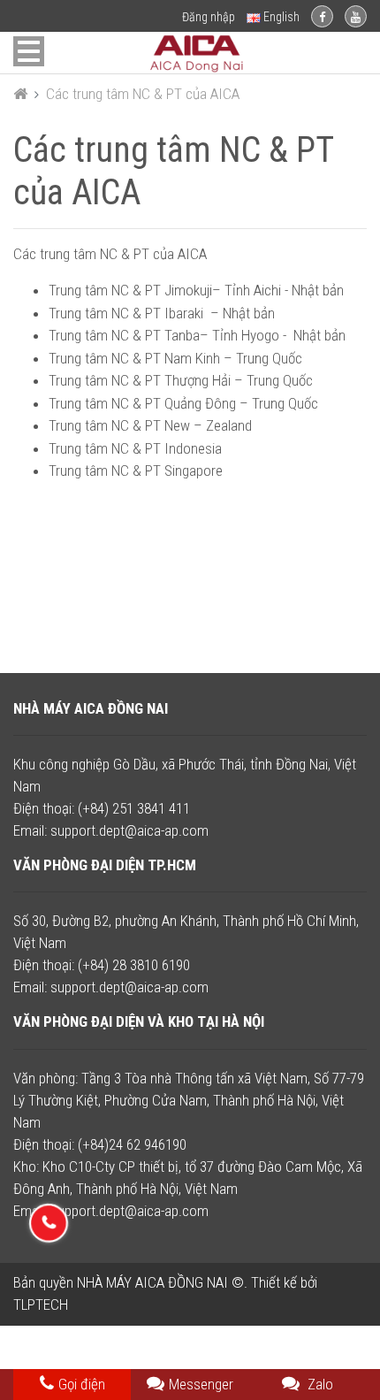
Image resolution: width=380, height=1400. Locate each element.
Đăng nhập (208, 17)
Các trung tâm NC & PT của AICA (142, 94)
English (280, 17)
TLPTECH (40, 1304)
